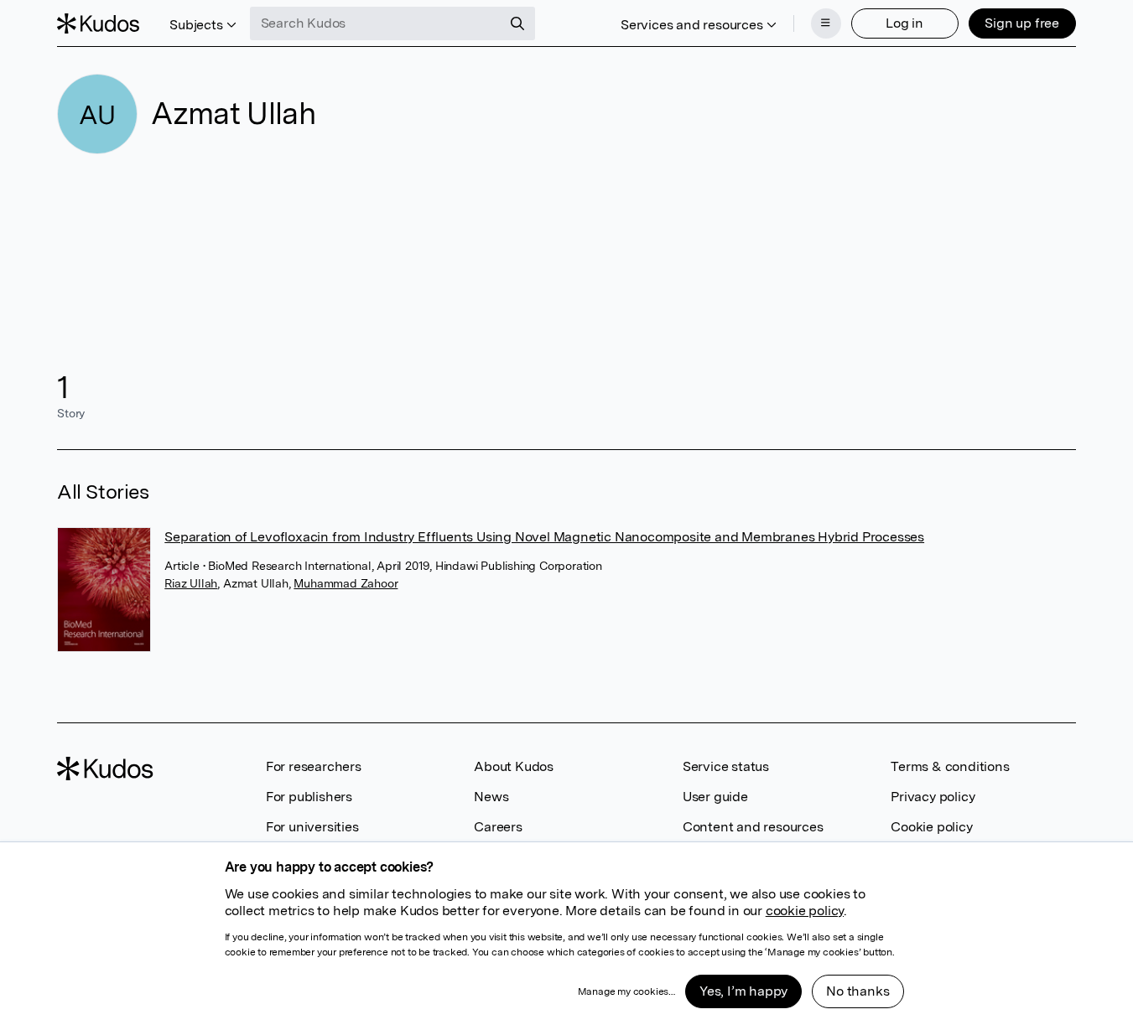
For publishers (309, 797)
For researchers (313, 766)
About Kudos (514, 766)
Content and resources (753, 827)
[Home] (98, 23)
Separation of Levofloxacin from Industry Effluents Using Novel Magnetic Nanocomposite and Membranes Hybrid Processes (544, 537)
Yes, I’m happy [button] (743, 991)
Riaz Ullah (190, 583)
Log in (904, 23)
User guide (715, 797)
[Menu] (826, 23)
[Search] (517, 23)
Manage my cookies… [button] (626, 991)
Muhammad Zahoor (346, 583)
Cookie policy (931, 827)
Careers (498, 827)
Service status (726, 766)
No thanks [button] (857, 991)
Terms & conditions (950, 766)
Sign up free (1022, 23)
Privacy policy (932, 797)
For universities (312, 827)
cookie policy (805, 911)
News (491, 797)
